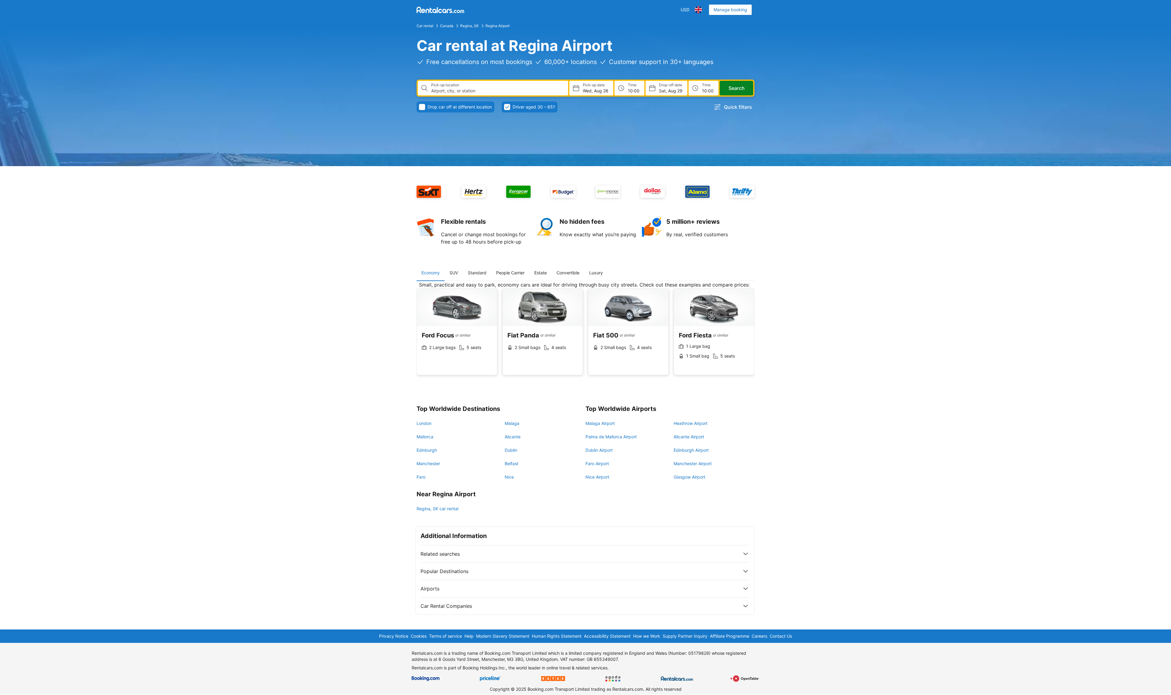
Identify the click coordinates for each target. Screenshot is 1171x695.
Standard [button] (477, 272)
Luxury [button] (596, 272)
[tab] (431, 273)
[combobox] (497, 91)
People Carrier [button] (510, 272)
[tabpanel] (585, 333)
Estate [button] (540, 272)
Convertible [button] (568, 272)
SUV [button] (453, 272)
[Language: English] (698, 9)
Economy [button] (430, 272)
